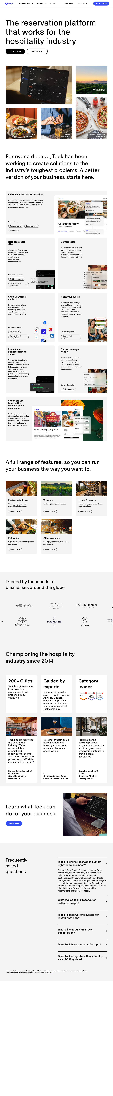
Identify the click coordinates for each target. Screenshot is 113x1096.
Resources (80, 3)
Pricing (52, 3)
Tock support (67, 389)
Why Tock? (69, 3)
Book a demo (101, 3)
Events (12, 230)
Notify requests (15, 279)
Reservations (14, 226)
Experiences (30, 226)
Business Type (24, 3)
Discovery (13, 332)
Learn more (35, 51)
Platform (40, 3)
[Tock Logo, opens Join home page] (9, 3)
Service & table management (15, 284)
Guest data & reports (67, 337)
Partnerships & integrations (15, 337)
